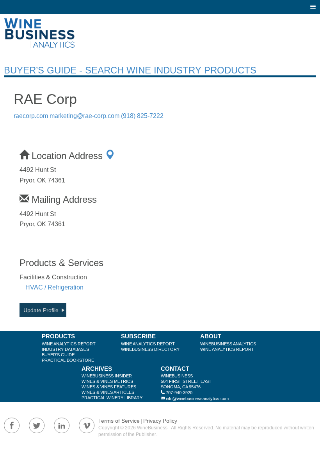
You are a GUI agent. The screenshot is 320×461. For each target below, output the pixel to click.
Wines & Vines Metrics (107, 381)
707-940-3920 (179, 392)
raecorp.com (31, 116)
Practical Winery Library (112, 397)
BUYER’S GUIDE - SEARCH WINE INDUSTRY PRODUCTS (130, 70)
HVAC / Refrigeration (54, 287)
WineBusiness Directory (150, 349)
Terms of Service (119, 421)
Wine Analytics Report (69, 343)
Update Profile (41, 310)
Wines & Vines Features (109, 386)
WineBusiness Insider (107, 375)
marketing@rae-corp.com (84, 116)
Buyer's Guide (58, 354)
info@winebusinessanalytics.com (197, 398)
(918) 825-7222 (142, 116)
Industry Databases (65, 349)
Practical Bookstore (68, 360)
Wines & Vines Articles (108, 392)
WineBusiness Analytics (228, 343)
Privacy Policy (160, 421)
